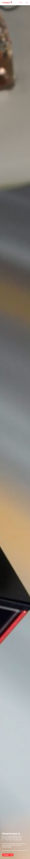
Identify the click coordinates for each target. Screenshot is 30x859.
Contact (6, 855)
